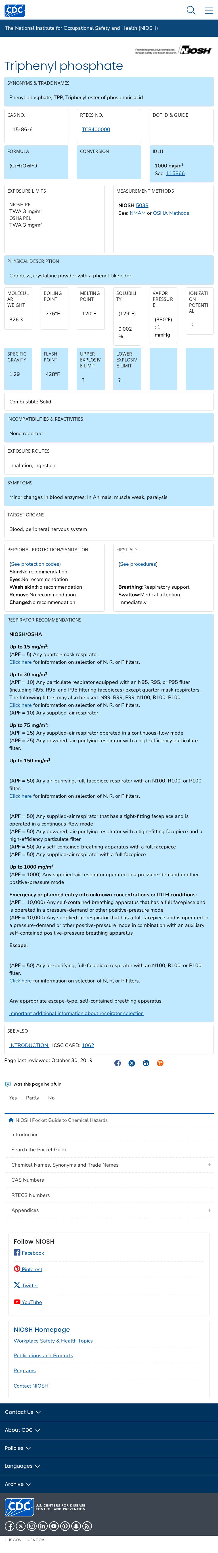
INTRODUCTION (29, 1045)
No (51, 1098)
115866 (175, 173)
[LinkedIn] (43, 1526)
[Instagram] (32, 1526)
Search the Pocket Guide (39, 1149)
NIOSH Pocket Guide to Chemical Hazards (62, 1120)
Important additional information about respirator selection (76, 1013)
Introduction (25, 1134)
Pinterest (31, 1269)
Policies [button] (15, 1448)
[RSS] (87, 1526)
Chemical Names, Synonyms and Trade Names (65, 1164)
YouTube (31, 1302)
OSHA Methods (171, 213)
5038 (142, 205)
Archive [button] (15, 1484)
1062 (88, 1045)
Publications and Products (43, 1355)
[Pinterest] (65, 1526)
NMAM (138, 213)
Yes (13, 1098)
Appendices (25, 1210)
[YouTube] (54, 1526)
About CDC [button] (19, 1429)
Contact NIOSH (31, 1385)
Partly (32, 1098)
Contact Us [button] (20, 1412)
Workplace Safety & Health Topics (53, 1340)
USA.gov (36, 1540)
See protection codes (35, 564)
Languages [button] (19, 1465)
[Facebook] (9, 1526)
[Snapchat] (76, 1526)
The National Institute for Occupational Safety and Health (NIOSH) (81, 28)
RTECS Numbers (30, 1195)
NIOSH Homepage (42, 1330)
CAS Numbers (27, 1180)
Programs (25, 1370)
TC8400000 (96, 129)
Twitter (29, 1285)
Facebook (32, 1253)
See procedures (138, 564)
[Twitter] (21, 1526)
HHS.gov (13, 1540)
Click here (20, 662)
